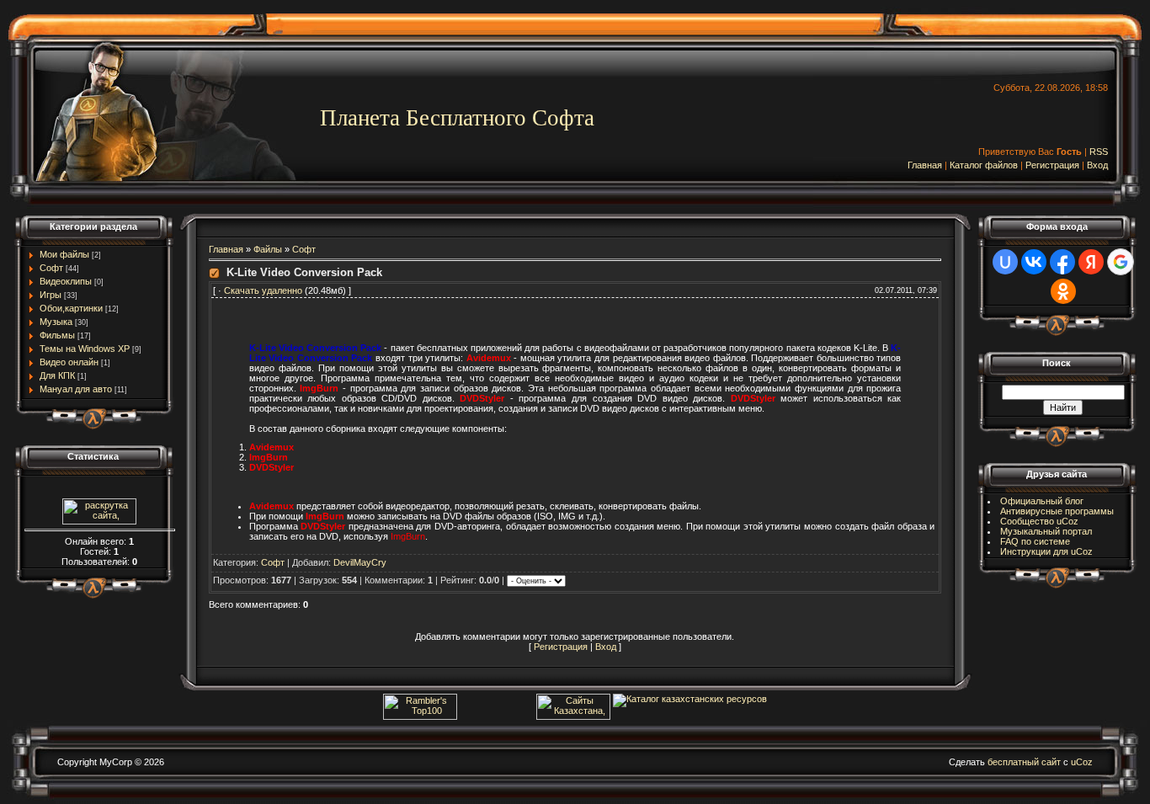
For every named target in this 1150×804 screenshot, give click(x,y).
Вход (1097, 165)
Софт (51, 268)
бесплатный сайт (1024, 762)
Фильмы (57, 335)
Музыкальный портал (1046, 531)
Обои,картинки (71, 308)
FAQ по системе (1035, 541)
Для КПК (57, 375)
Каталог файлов (984, 165)
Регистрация (1052, 165)
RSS (1098, 151)
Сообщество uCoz (1039, 521)
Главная (925, 165)
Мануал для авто (76, 389)
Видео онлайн (69, 362)
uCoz (1082, 762)
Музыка (56, 322)
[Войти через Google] (1120, 261)
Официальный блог (1041, 501)
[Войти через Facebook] (1062, 261)
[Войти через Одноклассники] (1063, 291)
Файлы (267, 249)
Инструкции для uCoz (1046, 551)
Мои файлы (64, 254)
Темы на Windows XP (85, 348)
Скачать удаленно (263, 290)
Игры (50, 295)
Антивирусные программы (1057, 511)
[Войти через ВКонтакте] (1033, 261)
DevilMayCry (359, 562)
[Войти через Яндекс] (1091, 261)
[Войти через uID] (1005, 261)
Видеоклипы (66, 281)
